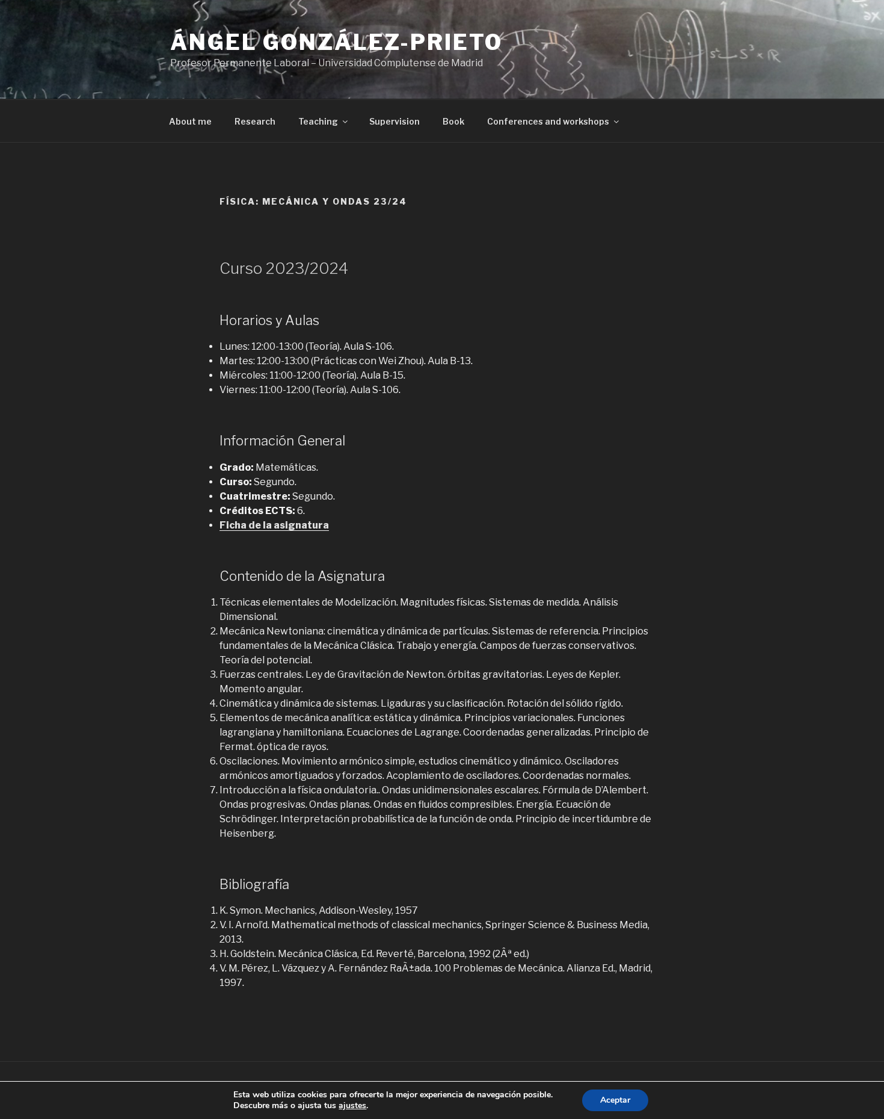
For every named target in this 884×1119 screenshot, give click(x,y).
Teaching (318, 121)
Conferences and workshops (548, 121)
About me (190, 121)
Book (453, 121)
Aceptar (615, 1100)
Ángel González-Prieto (336, 42)
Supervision (394, 121)
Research (255, 121)
